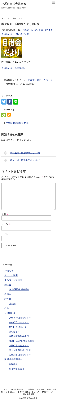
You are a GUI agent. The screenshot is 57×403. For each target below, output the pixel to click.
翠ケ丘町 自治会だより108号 (25, 160)
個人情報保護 (28, 394)
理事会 (7, 299)
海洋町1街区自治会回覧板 (21, 341)
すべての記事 (36, 30)
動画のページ (47, 392)
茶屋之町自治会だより (20, 355)
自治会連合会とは (18, 389)
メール (6, 224)
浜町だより (14, 332)
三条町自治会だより (19, 322)
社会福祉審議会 (16, 369)
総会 (6, 308)
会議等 (31, 389)
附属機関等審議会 (13, 359)
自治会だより (22, 34)
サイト (4, 234)
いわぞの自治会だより (20, 318)
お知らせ (24, 30)
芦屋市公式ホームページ (40, 80)
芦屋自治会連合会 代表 (17, 123)
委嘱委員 (13, 364)
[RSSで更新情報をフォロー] (9, 115)
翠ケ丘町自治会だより (20, 350)
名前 (5, 214)
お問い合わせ (25, 392)
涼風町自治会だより (19, 345)
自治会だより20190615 (13, 68)
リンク (36, 392)
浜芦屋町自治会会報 (19, 336)
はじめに (4, 389)
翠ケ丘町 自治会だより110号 (25, 152)
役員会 (7, 294)
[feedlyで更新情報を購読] (3, 115)
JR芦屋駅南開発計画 (19, 289)
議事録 (12, 303)
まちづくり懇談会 (13, 280)
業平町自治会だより (19, 327)
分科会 (7, 284)
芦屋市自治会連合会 (13, 3)
